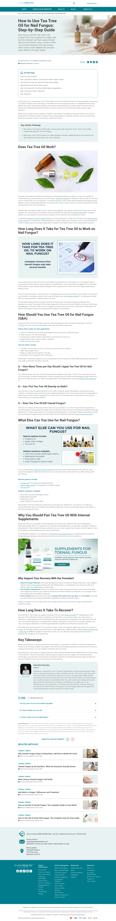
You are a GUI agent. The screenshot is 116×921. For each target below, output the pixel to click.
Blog (73, 9)
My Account (91, 3)
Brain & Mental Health (62, 870)
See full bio (26, 676)
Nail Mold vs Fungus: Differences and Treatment (38, 792)
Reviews (41, 889)
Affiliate (40, 894)
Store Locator (91, 881)
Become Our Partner (94, 877)
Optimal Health (59, 888)
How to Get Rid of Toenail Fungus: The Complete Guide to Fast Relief (47, 805)
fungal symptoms (79, 213)
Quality (61, 9)
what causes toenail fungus (40, 218)
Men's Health (59, 886)
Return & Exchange (44, 874)
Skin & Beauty (59, 892)
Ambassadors (42, 891)
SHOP (24, 9)
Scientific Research (77, 872)
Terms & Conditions (44, 883)
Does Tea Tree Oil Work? (28, 76)
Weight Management (61, 895)
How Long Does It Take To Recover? (32, 91)
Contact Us (90, 879)
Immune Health (60, 883)
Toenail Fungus (26, 13)
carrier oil (43, 395)
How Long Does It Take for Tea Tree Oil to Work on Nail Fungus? (42, 79)
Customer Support (44, 872)
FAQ (23, 698)
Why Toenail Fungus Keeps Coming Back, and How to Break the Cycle (47, 754)
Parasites (57, 890)
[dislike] (72, 739)
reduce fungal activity (83, 414)
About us (87, 9)
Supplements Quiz (77, 868)
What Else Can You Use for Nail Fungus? (34, 85)
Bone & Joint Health (61, 868)
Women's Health (60, 897)
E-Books (73, 877)
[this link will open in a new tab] (17, 871)
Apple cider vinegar (27, 485)
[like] (67, 739)
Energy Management (61, 877)
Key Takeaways (25, 94)
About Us (90, 868)
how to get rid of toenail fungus (41, 469)
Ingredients (74, 875)
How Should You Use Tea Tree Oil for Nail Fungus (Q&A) (39, 82)
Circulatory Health (60, 872)
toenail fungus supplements (61, 534)
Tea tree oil (24, 487)
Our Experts (91, 870)
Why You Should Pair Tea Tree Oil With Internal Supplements (41, 88)
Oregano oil (24, 483)
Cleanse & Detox (60, 875)
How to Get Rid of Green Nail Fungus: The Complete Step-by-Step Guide (48, 818)
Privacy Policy (42, 881)
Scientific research (63, 198)
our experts (36, 63)
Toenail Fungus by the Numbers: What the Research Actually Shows (47, 766)
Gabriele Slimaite (24, 60)
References (37, 698)
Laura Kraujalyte (30, 756)
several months (73, 296)
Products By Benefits (42, 9)
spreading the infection (87, 379)
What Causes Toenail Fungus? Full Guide (35, 779)
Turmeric (37, 585)
